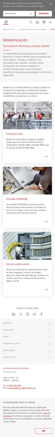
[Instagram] (27, 314)
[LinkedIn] (13, 314)
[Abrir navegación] (50, 22)
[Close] (51, 4)
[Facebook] (41, 314)
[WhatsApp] (37, 22)
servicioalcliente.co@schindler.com (22, 388)
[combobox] (19, 13)
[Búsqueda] (31, 22)
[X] (20, 314)
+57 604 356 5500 (13, 386)
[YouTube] (34, 314)
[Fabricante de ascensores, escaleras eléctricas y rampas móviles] (6, 22)
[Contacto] (44, 22)
